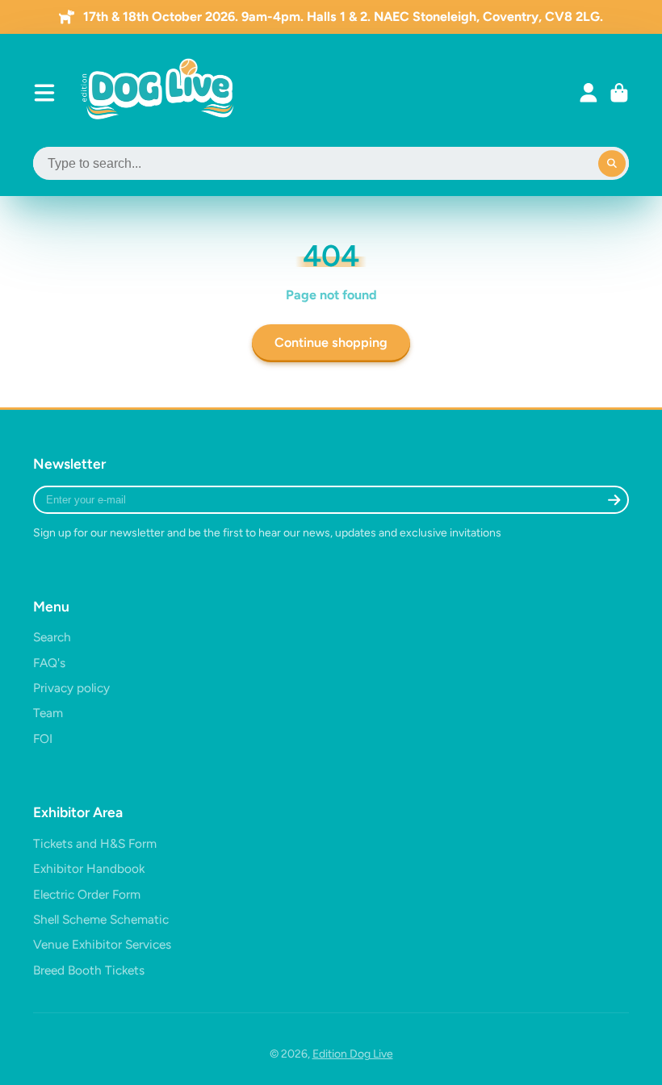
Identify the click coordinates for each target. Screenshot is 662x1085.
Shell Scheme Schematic (101, 919)
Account (588, 92)
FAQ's (49, 662)
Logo (159, 93)
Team (48, 712)
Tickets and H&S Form (95, 843)
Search (52, 637)
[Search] (612, 163)
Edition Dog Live (352, 1054)
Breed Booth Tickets (89, 970)
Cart (619, 92)
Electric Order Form (86, 894)
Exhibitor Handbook (89, 868)
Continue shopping (331, 342)
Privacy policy (71, 687)
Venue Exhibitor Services (102, 944)
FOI (42, 738)
